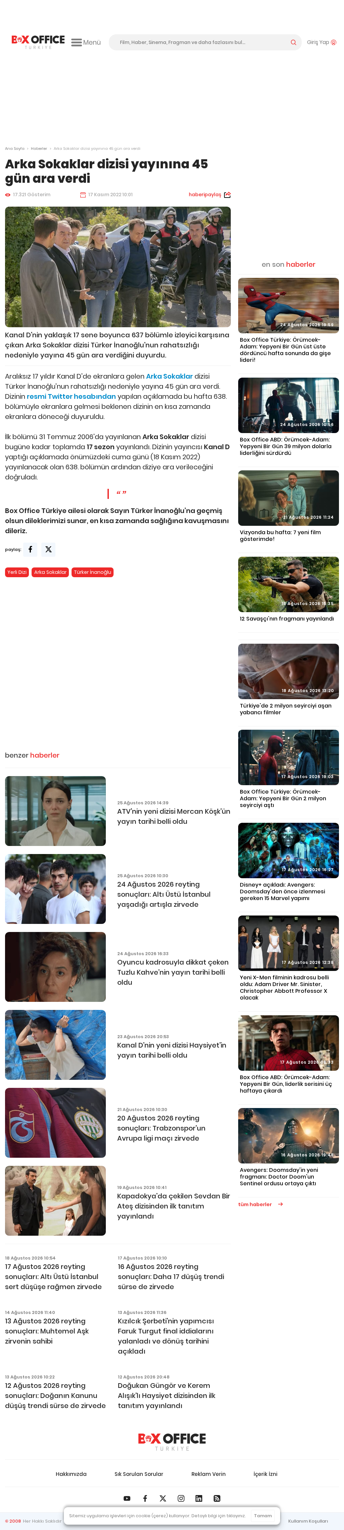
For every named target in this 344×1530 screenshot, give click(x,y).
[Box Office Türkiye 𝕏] (163, 1498)
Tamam (263, 1516)
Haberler (39, 148)
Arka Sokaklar (50, 572)
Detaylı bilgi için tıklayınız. (218, 1516)
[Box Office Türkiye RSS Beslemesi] (217, 1498)
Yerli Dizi (17, 572)
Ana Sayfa (15, 148)
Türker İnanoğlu (92, 572)
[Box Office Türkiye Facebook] (145, 1498)
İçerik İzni (265, 1474)
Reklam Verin (208, 1474)
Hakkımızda (71, 1474)
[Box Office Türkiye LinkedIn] (198, 1498)
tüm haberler (255, 1204)
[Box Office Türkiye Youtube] (127, 1498)
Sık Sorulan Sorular (139, 1474)
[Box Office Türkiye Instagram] (181, 1498)
